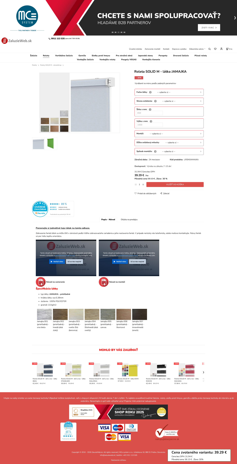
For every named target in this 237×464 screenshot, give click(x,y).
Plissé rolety (201, 55)
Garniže (82, 55)
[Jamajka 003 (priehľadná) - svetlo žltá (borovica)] (76, 314)
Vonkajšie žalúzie (85, 59)
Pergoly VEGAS (128, 59)
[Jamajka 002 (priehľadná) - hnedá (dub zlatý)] (60, 314)
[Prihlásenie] (221, 48)
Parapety (163, 55)
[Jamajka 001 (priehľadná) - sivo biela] (44, 314)
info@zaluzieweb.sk (107, 455)
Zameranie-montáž (152, 49)
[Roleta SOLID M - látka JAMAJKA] (79, 102)
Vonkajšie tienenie (151, 59)
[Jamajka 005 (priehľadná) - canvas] (107, 314)
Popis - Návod (108, 219)
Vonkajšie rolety (107, 59)
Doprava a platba (179, 49)
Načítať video (58, 261)
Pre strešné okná (124, 55)
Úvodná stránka (135, 49)
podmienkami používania (65, 255)
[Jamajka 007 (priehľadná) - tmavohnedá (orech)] (139, 314)
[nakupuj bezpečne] (167, 432)
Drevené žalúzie (181, 55)
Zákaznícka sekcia (196, 49)
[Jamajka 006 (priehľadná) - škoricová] (123, 314)
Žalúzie (33, 55)
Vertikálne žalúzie (64, 55)
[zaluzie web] (16, 40)
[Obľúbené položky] (215, 48)
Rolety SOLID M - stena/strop (50, 65)
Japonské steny (145, 55)
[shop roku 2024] (118, 411)
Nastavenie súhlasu (118, 460)
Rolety (46, 55)
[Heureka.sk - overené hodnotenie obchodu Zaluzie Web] (53, 208)
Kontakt (166, 49)
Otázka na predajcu (129, 219)
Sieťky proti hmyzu (101, 55)
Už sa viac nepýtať (74, 261)
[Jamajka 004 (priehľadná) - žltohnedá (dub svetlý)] (92, 314)
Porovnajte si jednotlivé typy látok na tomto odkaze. (63, 228)
